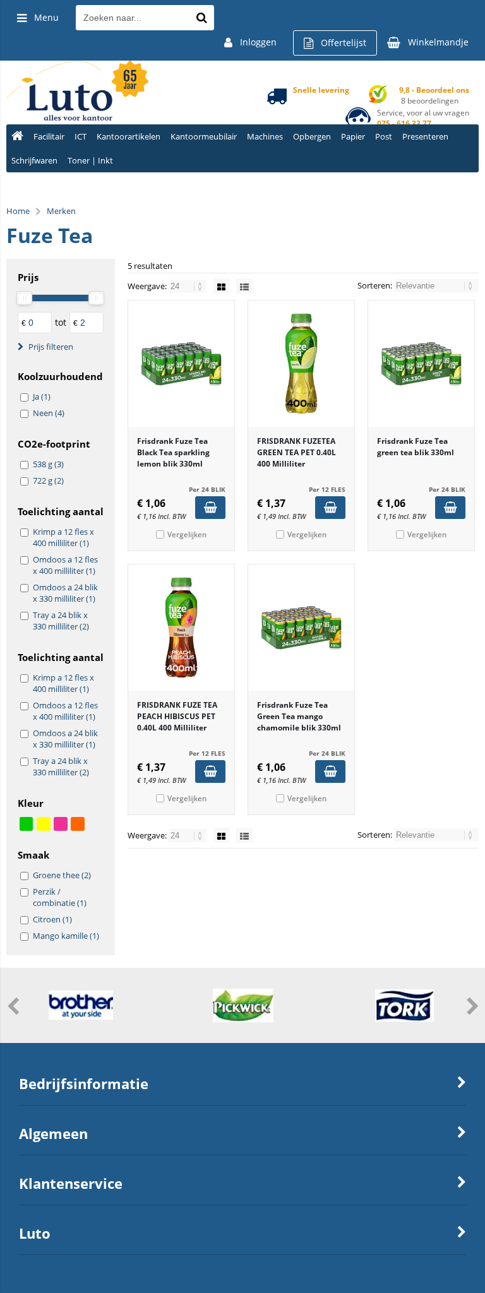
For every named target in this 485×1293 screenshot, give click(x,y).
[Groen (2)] (26, 824)
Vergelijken (187, 534)
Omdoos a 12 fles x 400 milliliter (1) (65, 565)
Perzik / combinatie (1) (60, 897)
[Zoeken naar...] (201, 17)
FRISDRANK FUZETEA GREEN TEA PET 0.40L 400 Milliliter (296, 452)
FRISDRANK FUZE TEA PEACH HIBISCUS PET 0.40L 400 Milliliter (177, 716)
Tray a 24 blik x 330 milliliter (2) (61, 620)
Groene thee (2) (62, 875)
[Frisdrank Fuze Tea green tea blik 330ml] (421, 364)
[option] (81, 1005)
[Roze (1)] (61, 824)
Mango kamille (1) (66, 935)
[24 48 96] (188, 286)
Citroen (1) (52, 919)
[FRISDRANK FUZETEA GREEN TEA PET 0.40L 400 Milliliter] (301, 364)
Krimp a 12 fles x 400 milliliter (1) (63, 537)
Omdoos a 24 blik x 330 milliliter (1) (65, 592)
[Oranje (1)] (78, 824)
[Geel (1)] (44, 824)
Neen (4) (48, 413)
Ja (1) (42, 396)
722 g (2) (48, 480)
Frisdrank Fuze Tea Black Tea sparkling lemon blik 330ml (173, 452)
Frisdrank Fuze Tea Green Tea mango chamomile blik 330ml (299, 716)
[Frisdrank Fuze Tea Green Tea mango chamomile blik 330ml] (301, 627)
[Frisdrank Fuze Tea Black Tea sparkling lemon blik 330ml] (181, 364)
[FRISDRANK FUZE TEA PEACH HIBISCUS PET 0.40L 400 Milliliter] (181, 627)
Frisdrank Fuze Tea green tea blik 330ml (415, 447)
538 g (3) (48, 464)
